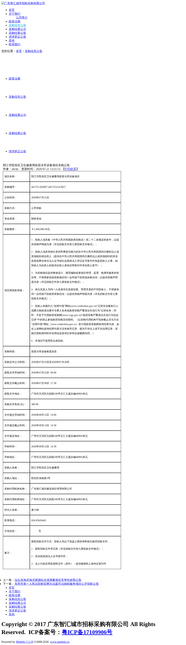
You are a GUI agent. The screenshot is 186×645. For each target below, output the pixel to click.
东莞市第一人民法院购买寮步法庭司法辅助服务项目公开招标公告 (57, 583)
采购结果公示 (17, 29)
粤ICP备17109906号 (87, 632)
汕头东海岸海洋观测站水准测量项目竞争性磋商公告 (48, 579)
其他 (12, 40)
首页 (12, 9)
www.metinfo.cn (59, 641)
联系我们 (14, 44)
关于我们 (14, 13)
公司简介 (22, 17)
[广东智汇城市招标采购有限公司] (23, 3)
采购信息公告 (17, 25)
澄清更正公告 (17, 36)
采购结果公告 (17, 32)
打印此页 (70, 169)
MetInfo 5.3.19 (24, 641)
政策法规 (14, 21)
